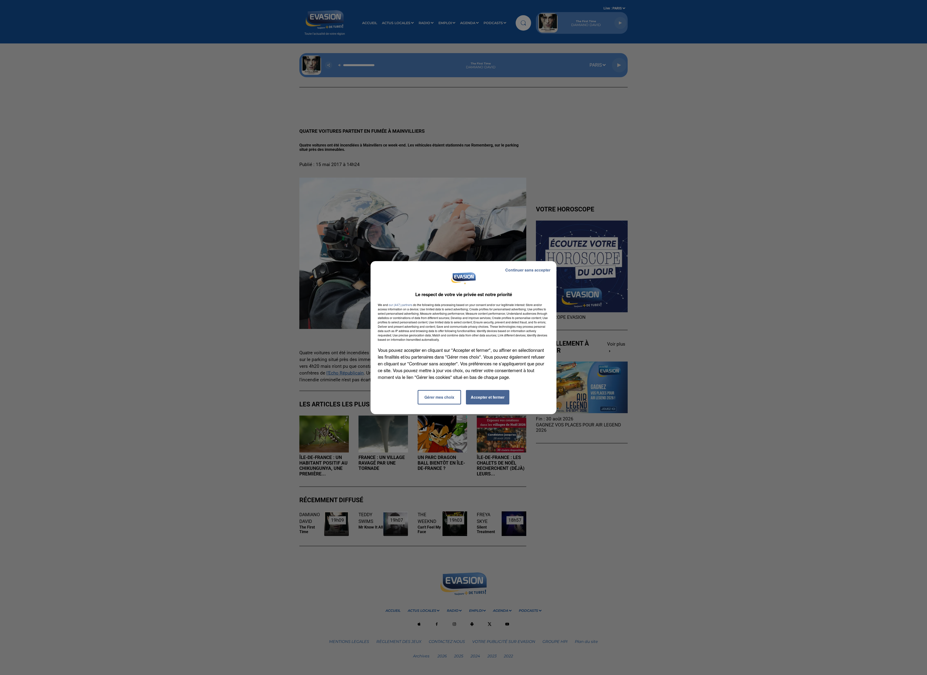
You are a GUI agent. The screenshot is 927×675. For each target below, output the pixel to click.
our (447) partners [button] (400, 305)
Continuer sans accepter (527, 270)
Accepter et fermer (488, 397)
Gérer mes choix (439, 397)
